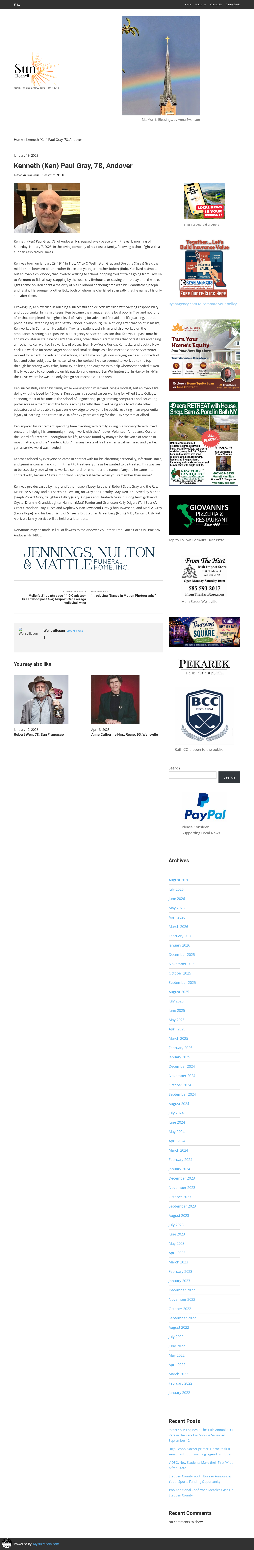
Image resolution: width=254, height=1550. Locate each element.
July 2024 (176, 1113)
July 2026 (176, 889)
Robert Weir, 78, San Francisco (39, 734)
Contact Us (216, 4)
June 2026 (177, 898)
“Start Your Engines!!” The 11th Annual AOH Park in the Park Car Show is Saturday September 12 (201, 1435)
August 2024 (179, 1103)
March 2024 (178, 1150)
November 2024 (182, 1075)
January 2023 (179, 1280)
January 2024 (179, 1168)
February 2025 (180, 1047)
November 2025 (182, 963)
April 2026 (177, 917)
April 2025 (177, 1029)
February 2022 (180, 1383)
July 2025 (176, 1001)
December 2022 (182, 1290)
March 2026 (178, 926)
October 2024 (180, 1085)
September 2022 (182, 1318)
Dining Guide (233, 4)
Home (188, 4)
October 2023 (180, 1196)
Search (174, 768)
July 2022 (176, 1336)
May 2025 (177, 1019)
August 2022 (179, 1327)
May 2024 (177, 1131)
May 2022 (177, 1355)
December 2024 (182, 1066)
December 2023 (182, 1178)
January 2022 (179, 1392)
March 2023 (178, 1262)
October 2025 (180, 973)
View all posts (75, 630)
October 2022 (180, 1308)
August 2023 (179, 1215)
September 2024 (182, 1094)
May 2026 (177, 907)
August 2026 (179, 880)
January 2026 (179, 945)
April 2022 (177, 1364)
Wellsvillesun (31, 175)
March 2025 (178, 1038)
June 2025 (177, 1010)
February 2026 (180, 935)
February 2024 (180, 1159)
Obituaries (201, 4)
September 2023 (182, 1206)
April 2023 (177, 1252)
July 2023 (176, 1224)
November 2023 (182, 1187)
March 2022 (178, 1374)
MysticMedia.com (46, 1544)
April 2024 (177, 1141)
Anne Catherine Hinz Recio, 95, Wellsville (124, 734)
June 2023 (177, 1234)
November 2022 (182, 1299)
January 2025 (179, 1057)
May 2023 (177, 1243)
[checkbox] (7, 1543)
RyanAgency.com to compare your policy (203, 303)
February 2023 (180, 1271)
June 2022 (177, 1346)
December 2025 (182, 954)
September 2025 (182, 982)
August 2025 (179, 991)
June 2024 (177, 1122)
